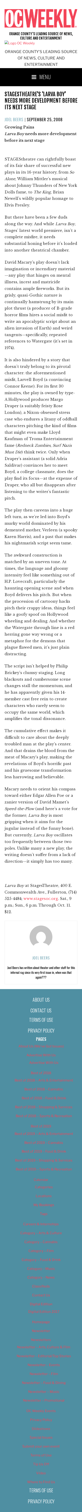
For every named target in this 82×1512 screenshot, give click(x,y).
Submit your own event (41, 1446)
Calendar (41, 1180)
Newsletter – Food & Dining (44, 1383)
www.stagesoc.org (40, 898)
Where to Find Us (41, 1482)
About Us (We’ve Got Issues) (41, 1046)
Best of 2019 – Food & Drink (44, 1151)
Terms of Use (41, 1019)
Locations (44, 1196)
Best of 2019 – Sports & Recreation (44, 1169)
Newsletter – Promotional (43, 1400)
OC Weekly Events (41, 1411)
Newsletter (41, 1331)
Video (41, 1473)
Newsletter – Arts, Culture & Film (43, 1347)
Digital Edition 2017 (43, 1312)
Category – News (41, 1277)
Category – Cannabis (41, 1242)
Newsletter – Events (44, 1365)
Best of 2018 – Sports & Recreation (44, 1116)
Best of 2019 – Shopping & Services (43, 1160)
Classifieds (41, 1286)
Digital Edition (41, 1304)
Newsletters (41, 1340)
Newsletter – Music (43, 1392)
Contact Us (41, 1010)
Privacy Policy (41, 1030)
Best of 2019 (41, 1126)
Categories (44, 1187)
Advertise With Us (41, 1055)
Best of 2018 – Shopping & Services (43, 1107)
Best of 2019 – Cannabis (43, 1143)
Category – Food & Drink (41, 1260)
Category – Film (41, 1251)
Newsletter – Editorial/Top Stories (44, 1356)
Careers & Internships (41, 1224)
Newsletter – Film (44, 1374)
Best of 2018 (41, 1073)
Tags (44, 1214)
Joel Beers (14, 119)
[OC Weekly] (20, 43)
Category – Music (41, 1269)
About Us (41, 999)
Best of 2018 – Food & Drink (44, 1098)
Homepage (41, 1322)
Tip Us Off (41, 1464)
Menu (45, 76)
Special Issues (41, 1437)
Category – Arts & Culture (41, 1233)
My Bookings (43, 1205)
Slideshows (41, 1429)
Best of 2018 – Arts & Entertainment (44, 1080)
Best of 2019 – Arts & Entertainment (44, 1134)
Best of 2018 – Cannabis (43, 1089)
